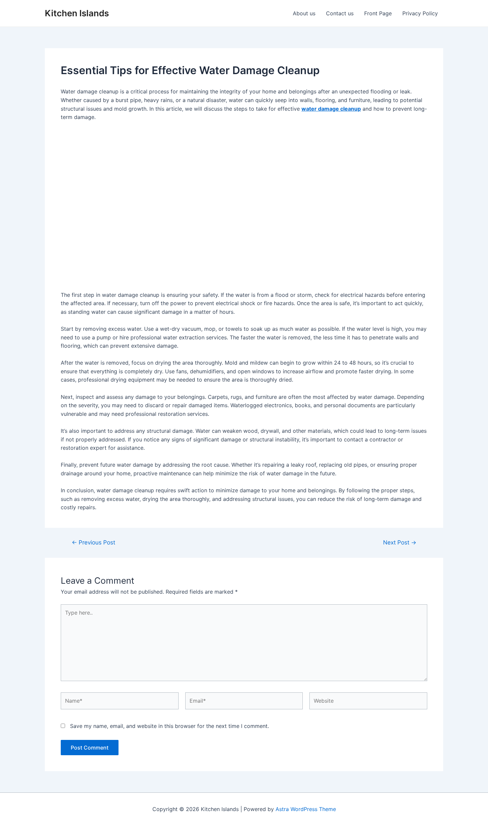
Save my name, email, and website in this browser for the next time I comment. (169, 726)
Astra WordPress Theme (306, 809)
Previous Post (93, 542)
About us (304, 13)
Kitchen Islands (77, 13)
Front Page (378, 13)
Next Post (399, 542)
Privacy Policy (420, 13)
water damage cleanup (331, 108)
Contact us (340, 13)
